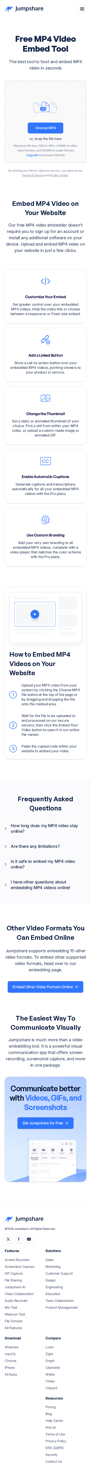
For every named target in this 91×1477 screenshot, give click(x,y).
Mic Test (11, 1307)
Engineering (54, 1287)
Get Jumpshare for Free (42, 1123)
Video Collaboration (19, 1294)
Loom (50, 1347)
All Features (13, 1328)
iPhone (10, 1367)
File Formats (13, 1321)
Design (51, 1280)
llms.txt (51, 1427)
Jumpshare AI (15, 1287)
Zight (49, 1354)
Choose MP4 (45, 128)
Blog (49, 1414)
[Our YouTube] (29, 1239)
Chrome (10, 1361)
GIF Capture (14, 1273)
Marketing (53, 1267)
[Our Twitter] (8, 1239)
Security (52, 1455)
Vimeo (50, 1381)
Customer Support (59, 1273)
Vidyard (51, 1388)
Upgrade (32, 155)
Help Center (54, 1421)
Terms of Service (33, 175)
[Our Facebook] (18, 1239)
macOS (10, 1354)
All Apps (11, 1374)
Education (53, 1294)
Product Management (62, 1307)
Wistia (50, 1374)
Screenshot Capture (19, 1267)
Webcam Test (15, 1314)
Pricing (51, 1407)
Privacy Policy (59, 175)
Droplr (50, 1361)
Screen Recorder (17, 1260)
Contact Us (54, 1461)
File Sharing (13, 1280)
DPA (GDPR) (55, 1448)
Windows (11, 1347)
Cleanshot (53, 1367)
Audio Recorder (16, 1301)
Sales (49, 1260)
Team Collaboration (60, 1301)
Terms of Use (55, 1434)
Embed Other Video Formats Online (43, 986)
